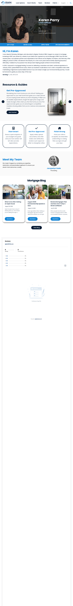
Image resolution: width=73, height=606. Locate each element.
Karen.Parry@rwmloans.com (47, 33)
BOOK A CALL (28, 45)
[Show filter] (65, 265)
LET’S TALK (10, 45)
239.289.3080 (42, 31)
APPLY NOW (45, 45)
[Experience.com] (38, 319)
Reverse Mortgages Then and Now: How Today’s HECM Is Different (59, 204)
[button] (58, 3)
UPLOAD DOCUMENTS (62, 45)
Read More (10, 219)
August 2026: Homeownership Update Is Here (36, 204)
